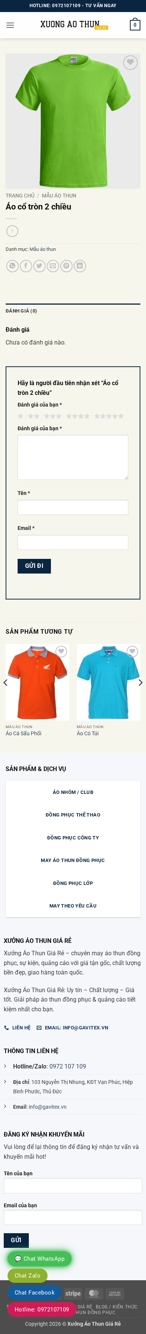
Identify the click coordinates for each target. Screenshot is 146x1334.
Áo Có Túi (87, 733)
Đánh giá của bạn (40, 405)
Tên (24, 493)
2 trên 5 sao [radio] (32, 416)
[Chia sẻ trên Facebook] (26, 266)
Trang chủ (20, 196)
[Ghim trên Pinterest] (66, 266)
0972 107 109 (67, 1066)
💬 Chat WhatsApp (39, 1258)
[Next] (140, 697)
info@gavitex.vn (48, 1107)
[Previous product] (12, 231)
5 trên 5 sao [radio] (108, 416)
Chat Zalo (27, 1275)
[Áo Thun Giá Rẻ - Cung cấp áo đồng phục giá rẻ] (73, 25)
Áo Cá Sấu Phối (23, 733)
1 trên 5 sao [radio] (20, 416)
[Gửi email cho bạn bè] (53, 266)
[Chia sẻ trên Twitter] (39, 266)
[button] (10, 25)
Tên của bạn (18, 1173)
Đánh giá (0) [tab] (21, 311)
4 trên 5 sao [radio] (77, 416)
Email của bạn (20, 1205)
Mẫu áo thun (59, 196)
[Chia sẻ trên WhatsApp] (12, 266)
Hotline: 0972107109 (42, 1309)
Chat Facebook (35, 1292)
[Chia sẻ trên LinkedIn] (80, 266)
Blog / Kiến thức (117, 1307)
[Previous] (5, 697)
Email (26, 528)
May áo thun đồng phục (85, 1312)
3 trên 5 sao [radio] (52, 416)
